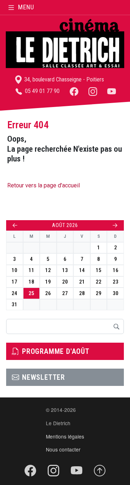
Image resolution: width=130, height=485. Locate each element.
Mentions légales (65, 436)
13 (65, 270)
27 (65, 293)
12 (48, 270)
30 (115, 293)
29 (98, 293)
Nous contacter (63, 449)
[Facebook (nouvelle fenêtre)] (74, 91)
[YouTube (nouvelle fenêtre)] (111, 91)
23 (115, 282)
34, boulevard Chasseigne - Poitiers (63, 79)
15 (98, 270)
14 (82, 270)
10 (14, 270)
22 (98, 282)
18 (31, 282)
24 (14, 293)
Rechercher (116, 326)
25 (31, 293)
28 (82, 293)
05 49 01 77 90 (41, 91)
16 (115, 270)
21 (82, 282)
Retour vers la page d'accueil (43, 185)
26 (48, 293)
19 (48, 282)
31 (14, 304)
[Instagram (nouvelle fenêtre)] (92, 91)
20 (65, 282)
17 (14, 282)
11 (31, 270)
